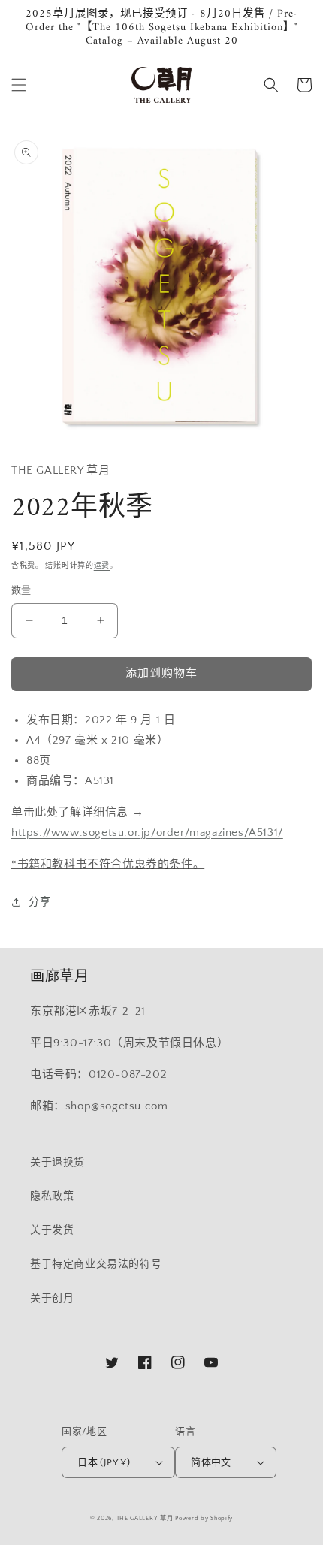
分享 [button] (39, 902)
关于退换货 (57, 1163)
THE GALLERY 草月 (145, 1518)
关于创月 (52, 1299)
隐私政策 (52, 1196)
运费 (102, 566)
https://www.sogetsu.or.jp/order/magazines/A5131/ (147, 832)
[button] (18, 84)
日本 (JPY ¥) (103, 1462)
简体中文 (211, 1462)
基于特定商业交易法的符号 (96, 1264)
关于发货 (52, 1230)
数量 (21, 590)
